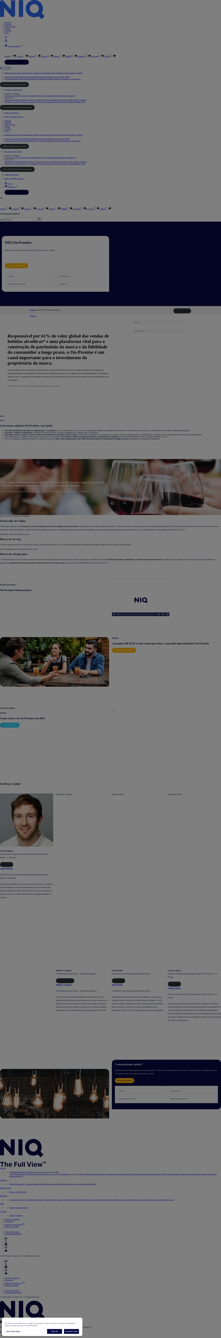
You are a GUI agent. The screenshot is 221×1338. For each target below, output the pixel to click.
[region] (42, 1327)
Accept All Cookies (71, 1331)
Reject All (54, 1331)
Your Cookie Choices (13, 1331)
